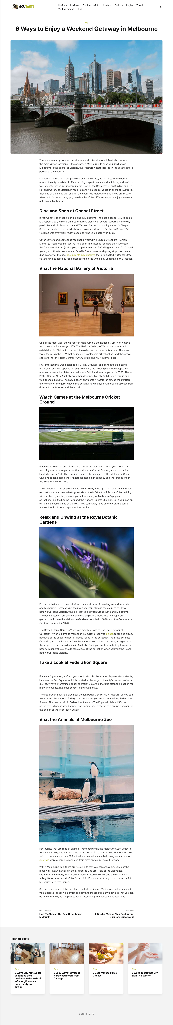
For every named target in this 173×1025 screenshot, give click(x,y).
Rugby (129, 5)
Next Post (114, 914)
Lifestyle (106, 5)
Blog (80, 9)
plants (109, 633)
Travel (139, 5)
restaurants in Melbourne (81, 254)
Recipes (62, 5)
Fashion (118, 5)
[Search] (161, 7)
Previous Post (60, 914)
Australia (44, 860)
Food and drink (90, 5)
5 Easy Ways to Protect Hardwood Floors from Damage (67, 975)
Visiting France (66, 9)
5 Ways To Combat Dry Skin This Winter (145, 974)
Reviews (74, 5)
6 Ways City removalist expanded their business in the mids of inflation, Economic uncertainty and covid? (28, 979)
